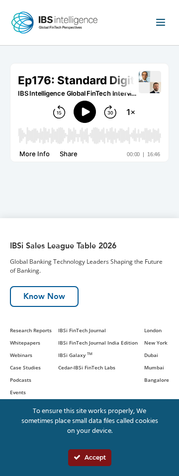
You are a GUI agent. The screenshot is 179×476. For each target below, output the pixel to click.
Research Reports (31, 330)
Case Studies (25, 367)
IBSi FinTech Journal (82, 330)
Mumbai (154, 367)
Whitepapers (25, 342)
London (153, 330)
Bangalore (156, 379)
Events (18, 392)
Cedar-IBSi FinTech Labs (86, 367)
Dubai (151, 355)
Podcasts (20, 379)
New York (156, 342)
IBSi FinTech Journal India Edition (98, 342)
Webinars (21, 355)
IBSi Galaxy (75, 355)
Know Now (44, 296)
